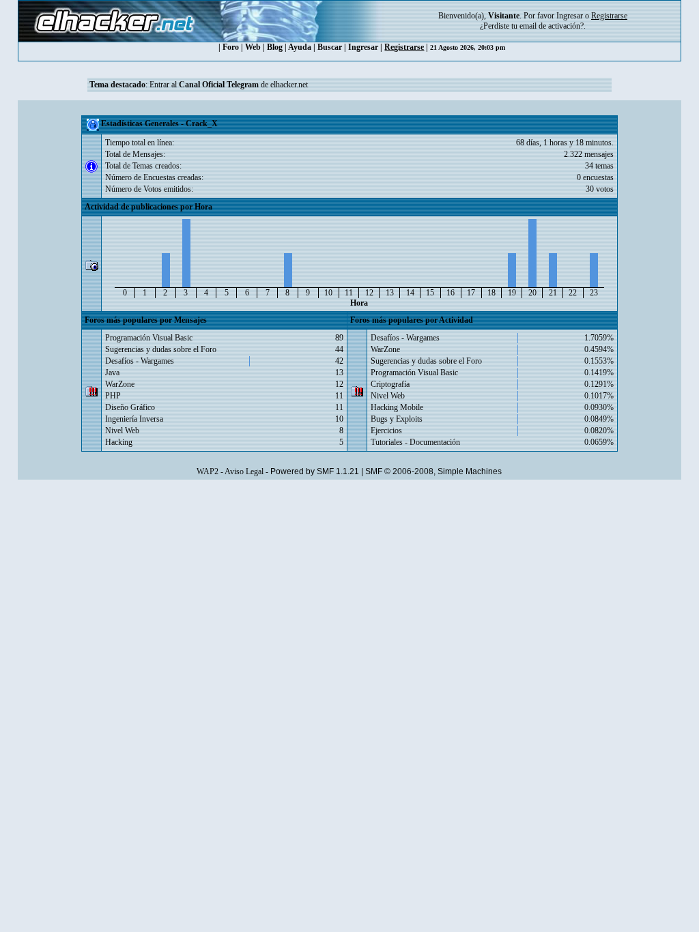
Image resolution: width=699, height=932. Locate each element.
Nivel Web (122, 430)
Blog (275, 47)
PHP (113, 396)
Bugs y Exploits (397, 419)
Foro (231, 47)
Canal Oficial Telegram (219, 84)
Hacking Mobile (397, 407)
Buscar (329, 47)
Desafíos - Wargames (139, 361)
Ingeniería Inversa (134, 419)
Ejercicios (386, 430)
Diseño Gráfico (130, 407)
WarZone (119, 384)
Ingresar (569, 15)
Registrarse (404, 47)
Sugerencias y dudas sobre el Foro (160, 349)
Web (253, 47)
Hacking (118, 442)
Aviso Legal (244, 471)
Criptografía (390, 384)
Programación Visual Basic (148, 338)
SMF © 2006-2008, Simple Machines (433, 471)
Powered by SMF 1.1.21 (314, 471)
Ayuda (299, 47)
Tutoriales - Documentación (415, 442)
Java (112, 372)
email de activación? (551, 26)
